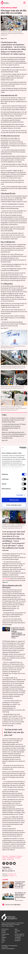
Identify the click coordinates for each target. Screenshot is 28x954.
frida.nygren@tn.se (9, 871)
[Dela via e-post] (14, 863)
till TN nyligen (6, 578)
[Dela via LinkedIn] (10, 863)
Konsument (5, 856)
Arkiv (16, 932)
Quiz (3, 942)
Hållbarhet (4, 937)
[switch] (24, 479)
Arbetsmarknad (5, 929)
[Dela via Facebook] (3, 863)
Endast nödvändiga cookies (14, 505)
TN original (18, 857)
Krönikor (3, 940)
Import (4, 857)
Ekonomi (4, 932)
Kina (13, 859)
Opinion (3, 935)
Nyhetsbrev (17, 930)
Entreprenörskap (5, 934)
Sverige (4, 859)
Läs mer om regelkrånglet (13, 904)
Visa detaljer (19, 495)
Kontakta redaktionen (19, 934)
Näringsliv (4, 930)
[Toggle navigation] (24, 2)
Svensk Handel (10, 857)
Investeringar (12, 856)
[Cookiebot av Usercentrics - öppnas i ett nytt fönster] (19, 448)
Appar (16, 929)
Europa (9, 859)
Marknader (19, 856)
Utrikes (3, 939)
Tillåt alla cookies (14, 500)
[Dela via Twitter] (7, 863)
